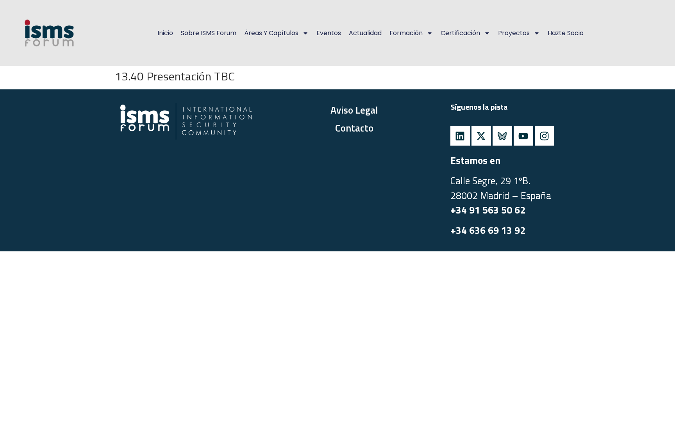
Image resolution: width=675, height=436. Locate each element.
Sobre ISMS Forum (208, 32)
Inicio (165, 32)
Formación (406, 32)
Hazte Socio (566, 32)
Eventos (328, 32)
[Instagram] (544, 136)
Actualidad (365, 32)
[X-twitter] (481, 136)
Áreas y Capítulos (271, 32)
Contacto (354, 128)
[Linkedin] (460, 136)
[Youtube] (523, 136)
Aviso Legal (354, 110)
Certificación (460, 32)
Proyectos (514, 32)
